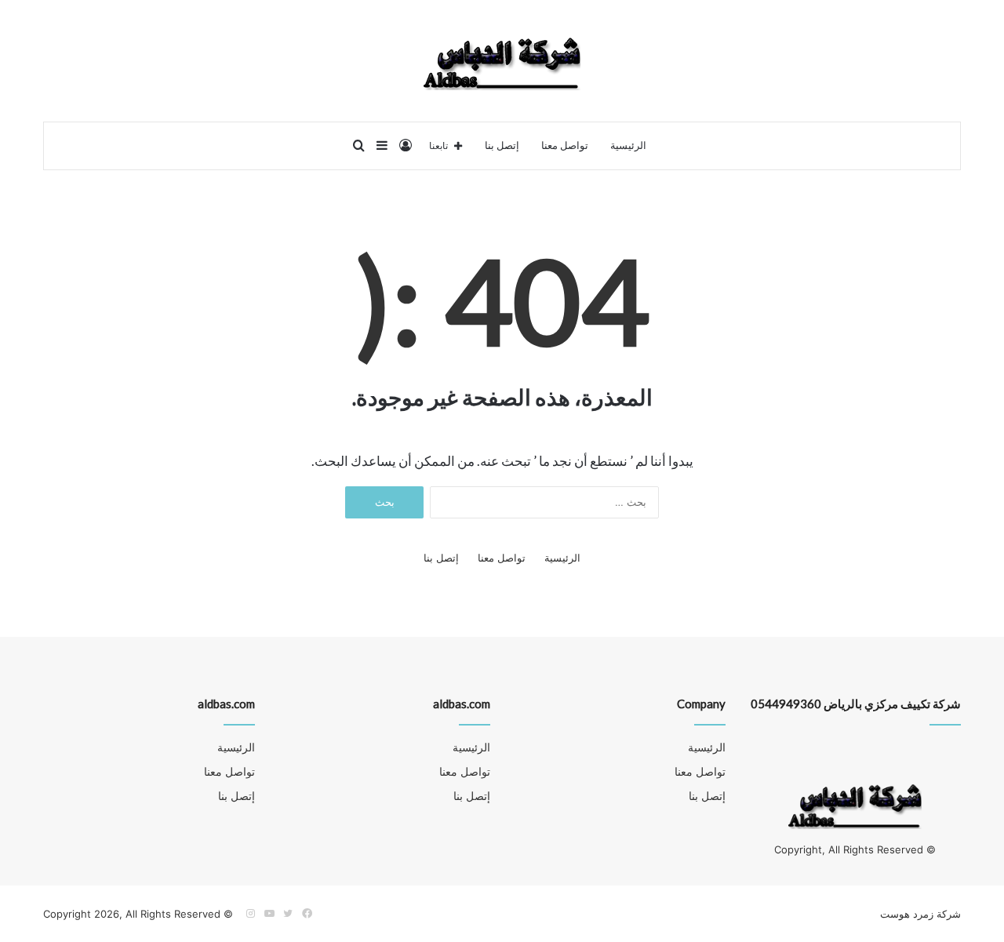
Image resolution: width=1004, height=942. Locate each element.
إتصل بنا (502, 145)
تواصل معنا (564, 145)
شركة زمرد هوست (920, 913)
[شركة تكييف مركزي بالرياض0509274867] (502, 60)
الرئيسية (628, 145)
